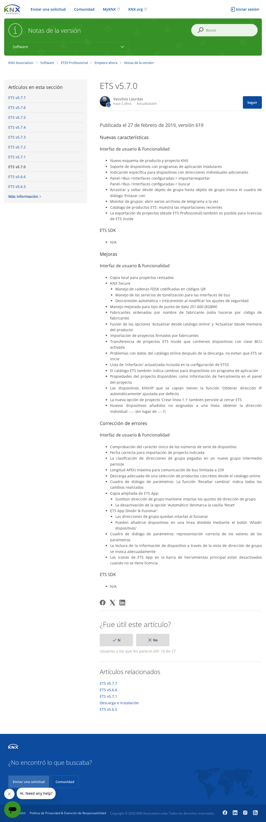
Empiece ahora (106, 62)
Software (47, 62)
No (155, 640)
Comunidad (84, 9)
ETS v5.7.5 (17, 117)
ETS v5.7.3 (17, 137)
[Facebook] (102, 602)
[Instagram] (246, 813)
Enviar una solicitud (48, 9)
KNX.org (135, 9)
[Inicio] (12, 8)
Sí (119, 640)
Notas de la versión (139, 62)
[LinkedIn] (122, 602)
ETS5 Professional (74, 62)
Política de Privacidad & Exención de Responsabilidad (68, 813)
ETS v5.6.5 (17, 186)
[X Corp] (112, 602)
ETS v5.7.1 (17, 156)
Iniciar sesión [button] (247, 9)
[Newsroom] (255, 813)
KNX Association (21, 62)
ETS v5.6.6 (17, 176)
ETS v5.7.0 (17, 166)
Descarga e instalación (119, 703)
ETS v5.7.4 (17, 127)
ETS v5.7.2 (17, 147)
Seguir (252, 102)
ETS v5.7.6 (17, 107)
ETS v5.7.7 (17, 97)
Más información (23, 196)
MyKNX (109, 9)
